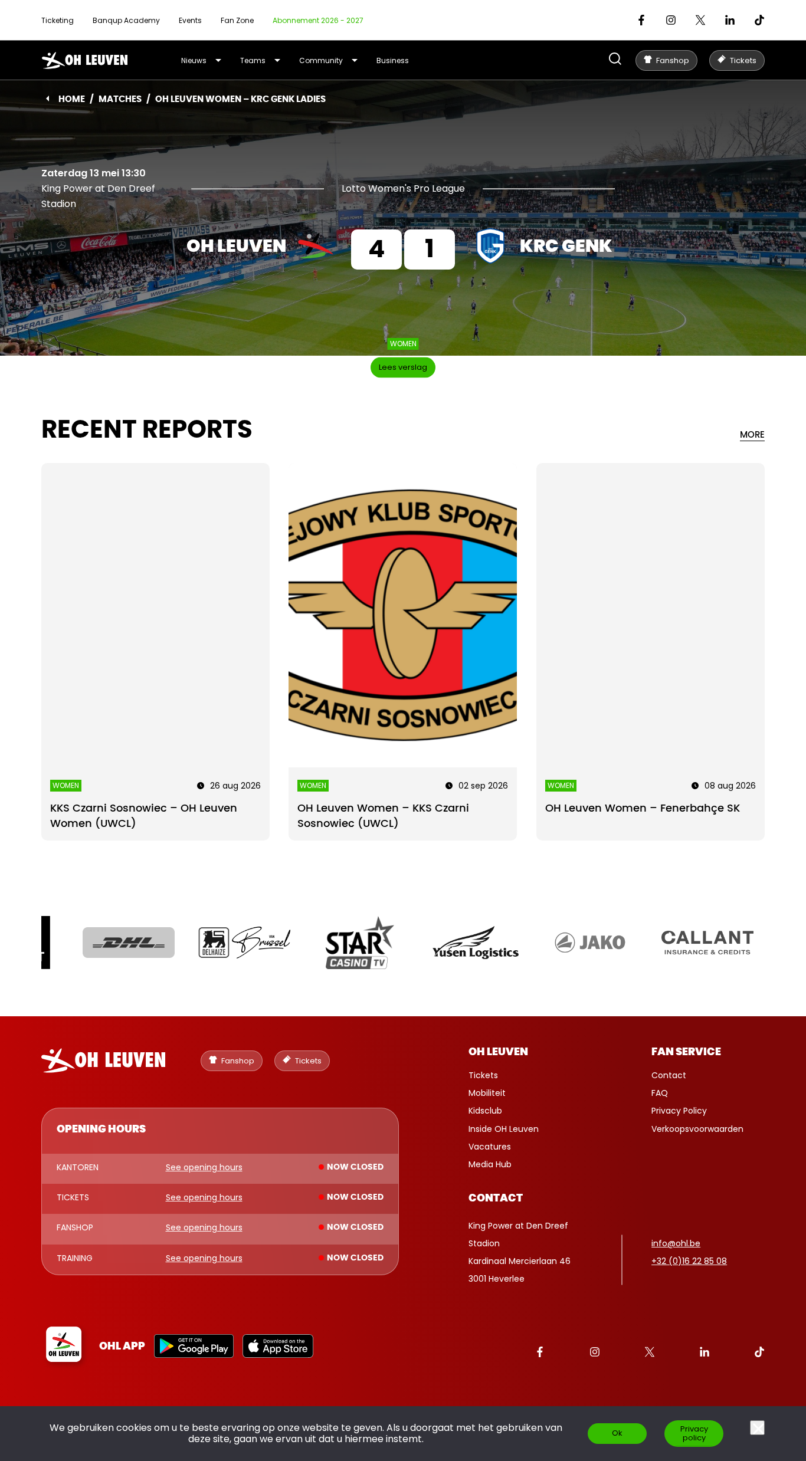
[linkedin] (730, 20)
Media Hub (490, 1164)
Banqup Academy (126, 20)
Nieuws (194, 60)
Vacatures (489, 1147)
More (752, 435)
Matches (120, 99)
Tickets (483, 1075)
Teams (253, 60)
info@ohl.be (675, 1243)
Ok (617, 1433)
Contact (668, 1075)
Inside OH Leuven (503, 1129)
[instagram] (671, 20)
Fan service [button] (686, 1052)
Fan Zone (237, 20)
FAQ (659, 1093)
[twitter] (700, 20)
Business (392, 60)
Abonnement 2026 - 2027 (318, 20)
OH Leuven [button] (498, 1052)
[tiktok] (759, 20)
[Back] (47, 98)
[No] (757, 1427)
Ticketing (57, 20)
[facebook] (641, 20)
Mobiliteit (487, 1093)
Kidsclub (485, 1111)
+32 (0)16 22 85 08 (689, 1261)
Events (190, 20)
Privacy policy (694, 1433)
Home (71, 99)
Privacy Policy (679, 1111)
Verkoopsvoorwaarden (697, 1129)
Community (321, 60)
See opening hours (204, 1168)
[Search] (615, 60)
